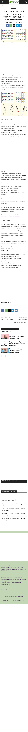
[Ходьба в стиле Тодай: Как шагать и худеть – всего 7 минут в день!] (5, 343)
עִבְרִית (22, 567)
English (7, 567)
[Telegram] (17, 25)
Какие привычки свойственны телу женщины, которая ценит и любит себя (20, 322)
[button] (2, 2)
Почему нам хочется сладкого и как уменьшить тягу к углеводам (17, 336)
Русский (12, 569)
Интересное (14, 8)
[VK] (20, 25)
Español (17, 569)
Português (7, 569)
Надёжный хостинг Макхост (8, 590)
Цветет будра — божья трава (7, 320)
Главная (6, 596)
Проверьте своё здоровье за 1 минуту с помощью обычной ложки (17, 350)
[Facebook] (7, 25)
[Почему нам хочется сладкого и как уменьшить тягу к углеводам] (5, 336)
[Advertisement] (14, 58)
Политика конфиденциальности (16, 596)
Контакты (17, 598)
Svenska (21, 569)
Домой (2, 5)
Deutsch (19, 567)
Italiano (3, 569)
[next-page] (5, 356)
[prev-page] (2, 356)
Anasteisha (9, 22)
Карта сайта (11, 598)
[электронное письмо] (14, 25)
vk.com (9, 302)
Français (14, 567)
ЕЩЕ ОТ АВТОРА (6, 331)
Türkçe (24, 569)
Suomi (10, 567)
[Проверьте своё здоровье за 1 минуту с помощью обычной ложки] (5, 350)
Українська (4, 570)
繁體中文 (3, 567)
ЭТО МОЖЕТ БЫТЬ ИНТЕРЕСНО (10, 329)
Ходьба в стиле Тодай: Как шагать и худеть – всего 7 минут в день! (17, 343)
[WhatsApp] (10, 25)
